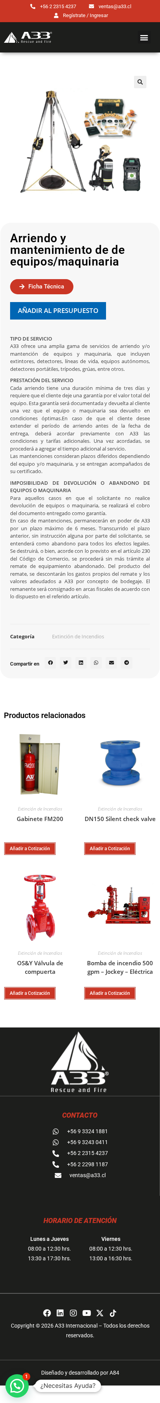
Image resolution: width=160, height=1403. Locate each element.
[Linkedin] (60, 1313)
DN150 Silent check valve (120, 819)
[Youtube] (86, 1313)
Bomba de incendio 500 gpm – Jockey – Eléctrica (120, 967)
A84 (114, 1373)
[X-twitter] (100, 1313)
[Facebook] (47, 1313)
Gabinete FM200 (40, 819)
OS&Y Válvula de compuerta (40, 967)
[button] (144, 37)
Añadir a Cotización (30, 848)
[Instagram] (73, 1313)
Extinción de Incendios (78, 636)
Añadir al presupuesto (58, 310)
